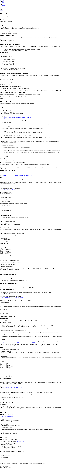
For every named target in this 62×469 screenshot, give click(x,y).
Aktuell (3, 2)
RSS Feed (1, 10)
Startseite (3, 1)
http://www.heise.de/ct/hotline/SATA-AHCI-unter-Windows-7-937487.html (12, 387)
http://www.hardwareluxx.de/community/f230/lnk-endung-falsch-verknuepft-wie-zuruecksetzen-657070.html (17, 175)
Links (3, 3)
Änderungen (3, 6)
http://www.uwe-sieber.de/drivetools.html (9, 189)
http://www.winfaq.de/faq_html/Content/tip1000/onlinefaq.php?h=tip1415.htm (12, 297)
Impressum (3, 5)
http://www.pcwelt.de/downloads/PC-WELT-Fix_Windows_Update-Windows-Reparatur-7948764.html (17, 117)
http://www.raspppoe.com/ (20, 441)
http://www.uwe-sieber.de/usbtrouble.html (7, 416)
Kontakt (3, 4)
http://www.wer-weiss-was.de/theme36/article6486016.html (28, 342)
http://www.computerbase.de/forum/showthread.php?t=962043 (10, 342)
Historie (4, 468)
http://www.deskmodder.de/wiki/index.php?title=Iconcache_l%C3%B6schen (10, 180)
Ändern (1, 468)
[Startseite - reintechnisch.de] (2, 0)
